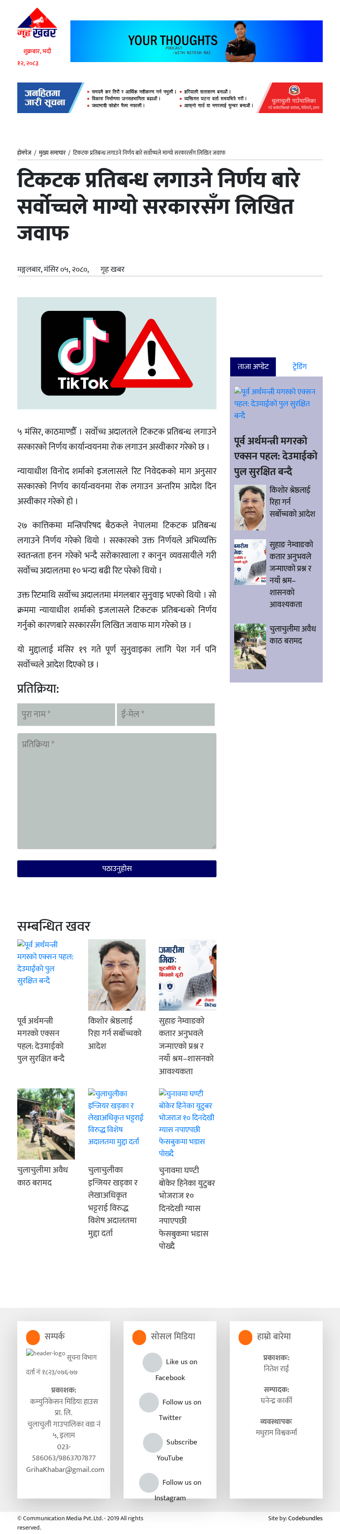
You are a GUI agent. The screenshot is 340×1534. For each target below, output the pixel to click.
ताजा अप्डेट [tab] (253, 366)
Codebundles (305, 1518)
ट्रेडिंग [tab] (300, 366)
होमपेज (24, 153)
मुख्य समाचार (52, 153)
